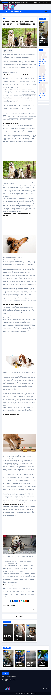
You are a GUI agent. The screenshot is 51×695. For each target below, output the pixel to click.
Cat (3, 11)
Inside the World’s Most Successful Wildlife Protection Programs (19, 666)
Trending (40, 91)
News (40, 78)
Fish (21, 11)
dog (39, 63)
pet (43, 82)
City (43, 59)
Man (43, 76)
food (44, 67)
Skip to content (3, 0)
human (40, 74)
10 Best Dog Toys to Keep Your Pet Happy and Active (8, 636)
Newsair (28, 693)
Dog (12, 11)
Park (44, 80)
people (40, 82)
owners (40, 80)
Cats (40, 59)
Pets (46, 82)
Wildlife (43, 95)
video (44, 91)
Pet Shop (8, 11)
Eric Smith (6, 26)
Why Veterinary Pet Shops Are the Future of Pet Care (8, 665)
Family (40, 65)
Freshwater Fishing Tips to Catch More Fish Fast (31, 664)
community (41, 61)
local (40, 76)
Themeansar (33, 693)
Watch (43, 93)
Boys (40, 57)
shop (44, 84)
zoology (40, 97)
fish (43, 65)
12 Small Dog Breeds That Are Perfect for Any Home (31, 636)
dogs (43, 63)
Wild (40, 95)
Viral (40, 93)
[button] (48, 11)
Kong (44, 74)
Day (45, 61)
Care (43, 57)
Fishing (40, 67)
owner (44, 78)
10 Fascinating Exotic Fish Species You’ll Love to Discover (42, 665)
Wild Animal (16, 11)
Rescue (40, 84)
